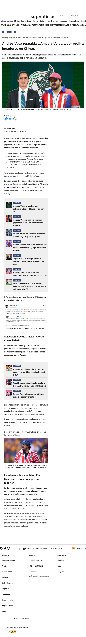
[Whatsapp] (15, 118)
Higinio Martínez (52, 25)
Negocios (63, 21)
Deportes (54, 21)
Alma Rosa (77, 25)
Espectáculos (7, 605)
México (17, 21)
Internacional (26, 21)
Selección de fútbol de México (29, 37)
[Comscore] (79, 548)
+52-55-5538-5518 (36, 560)
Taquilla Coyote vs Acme (32, 25)
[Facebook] (6, 118)
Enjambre (66, 25)
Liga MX (47, 37)
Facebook (60, 560)
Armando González (60, 37)
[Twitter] (10, 118)
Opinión (35, 21)
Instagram (60, 572)
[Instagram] (8, 548)
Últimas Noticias (7, 21)
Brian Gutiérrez (10, 432)
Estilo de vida (45, 21)
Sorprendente (73, 21)
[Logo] (43, 17)
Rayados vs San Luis (10, 25)
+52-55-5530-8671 (36, 566)
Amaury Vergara (8, 37)
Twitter (59, 566)
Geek (4, 611)
